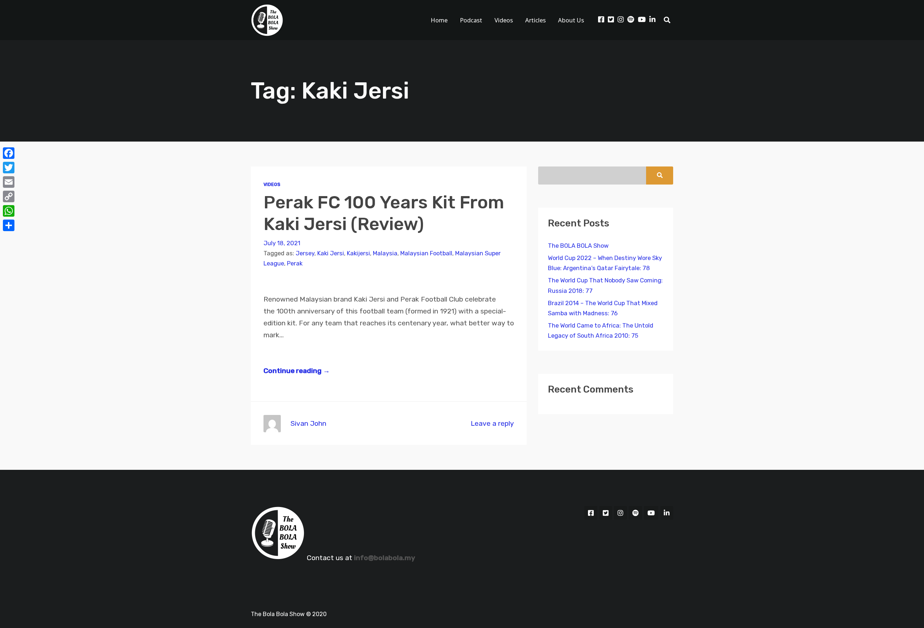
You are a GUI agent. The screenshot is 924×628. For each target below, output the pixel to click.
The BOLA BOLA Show (578, 245)
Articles (535, 20)
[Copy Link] (8, 196)
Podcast (471, 20)
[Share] (8, 225)
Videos (503, 20)
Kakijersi (358, 253)
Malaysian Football (426, 253)
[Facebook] (8, 153)
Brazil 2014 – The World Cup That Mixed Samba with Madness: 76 (603, 308)
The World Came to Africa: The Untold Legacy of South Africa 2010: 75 (600, 330)
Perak (294, 263)
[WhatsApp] (8, 211)
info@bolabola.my (384, 558)
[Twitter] (8, 167)
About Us (571, 20)
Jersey (305, 253)
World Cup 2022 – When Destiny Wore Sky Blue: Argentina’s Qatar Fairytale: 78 (605, 263)
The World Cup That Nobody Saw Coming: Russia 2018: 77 (605, 285)
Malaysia (385, 253)
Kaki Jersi (330, 253)
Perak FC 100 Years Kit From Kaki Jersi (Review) (383, 213)
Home (439, 20)
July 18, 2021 (281, 243)
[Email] (8, 182)
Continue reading (296, 371)
